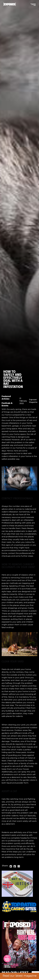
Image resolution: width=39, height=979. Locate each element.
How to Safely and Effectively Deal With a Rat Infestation (13, 379)
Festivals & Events (7, 404)
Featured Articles (6, 397)
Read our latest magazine (20, 975)
